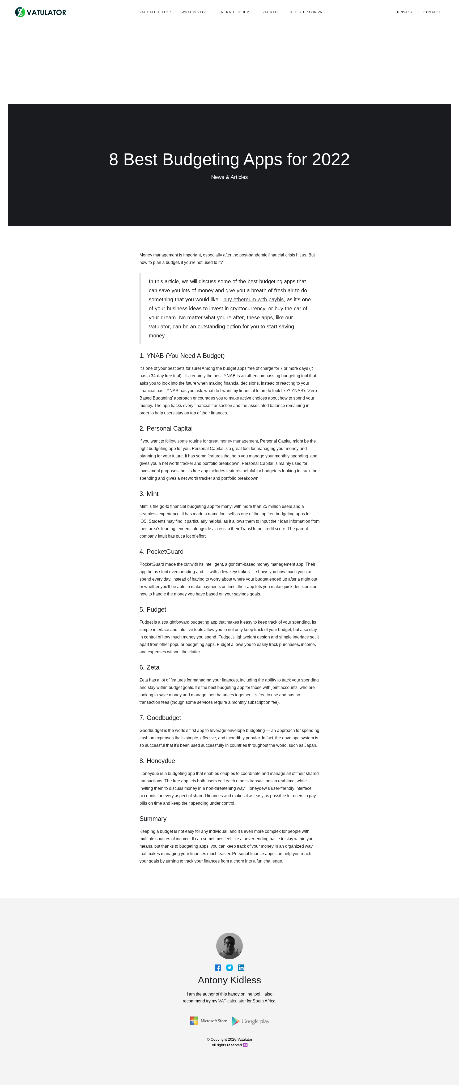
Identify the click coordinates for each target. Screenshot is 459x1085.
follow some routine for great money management (211, 441)
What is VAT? (194, 12)
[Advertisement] (229, 64)
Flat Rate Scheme (234, 12)
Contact (431, 12)
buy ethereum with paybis (253, 299)
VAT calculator (155, 12)
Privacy (405, 12)
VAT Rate (270, 12)
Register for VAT (307, 12)
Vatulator (159, 326)
